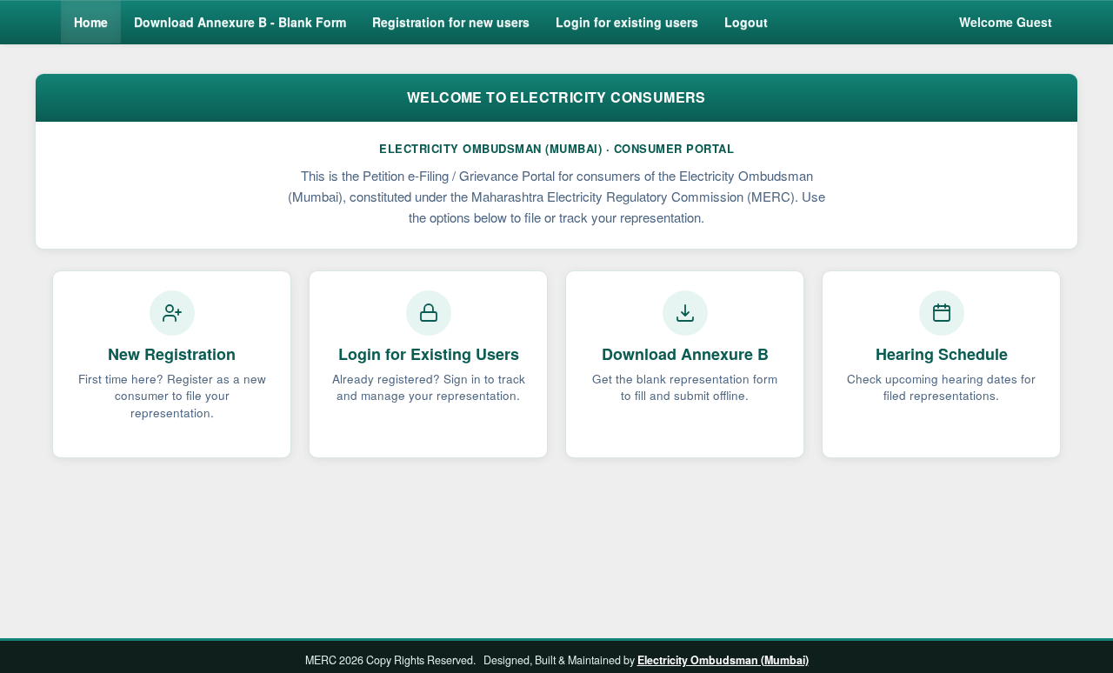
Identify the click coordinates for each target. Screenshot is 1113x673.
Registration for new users (451, 21)
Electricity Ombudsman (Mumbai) (723, 660)
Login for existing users (627, 21)
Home (91, 21)
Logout (746, 21)
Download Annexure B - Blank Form (240, 21)
